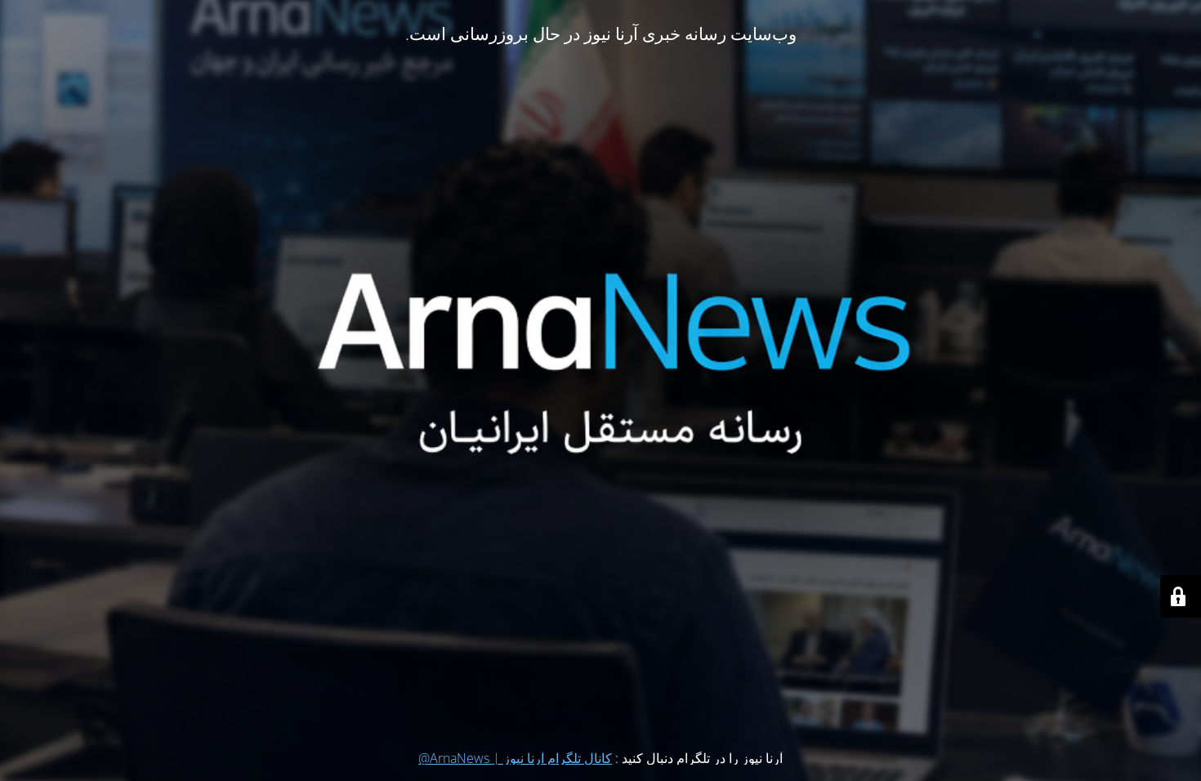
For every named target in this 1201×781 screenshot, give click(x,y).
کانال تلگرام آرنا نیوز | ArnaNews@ (515, 758)
